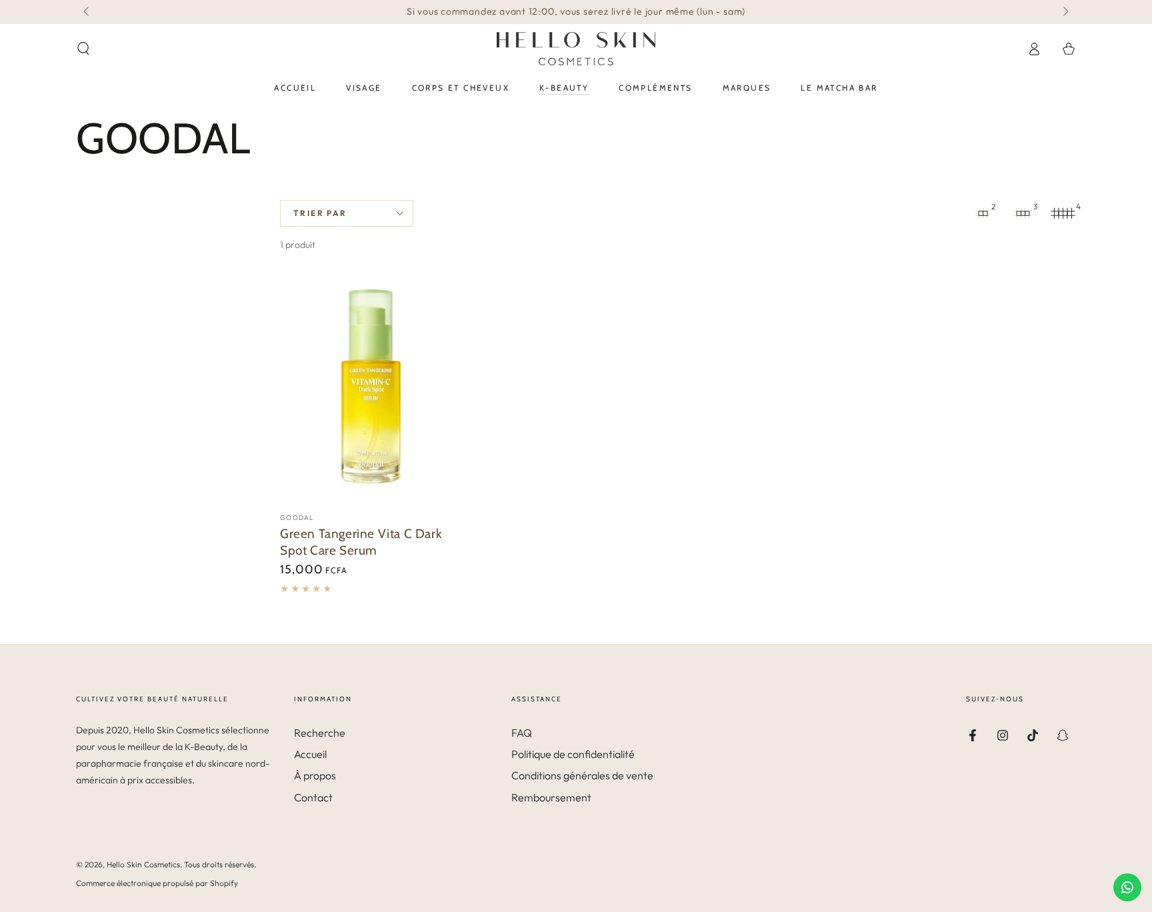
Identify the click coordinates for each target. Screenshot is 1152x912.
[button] (83, 48)
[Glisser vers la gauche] (87, 12)
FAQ (521, 732)
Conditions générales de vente (582, 775)
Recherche (319, 732)
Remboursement (551, 797)
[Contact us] (1127, 887)
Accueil (310, 754)
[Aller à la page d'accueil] (576, 48)
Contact (313, 797)
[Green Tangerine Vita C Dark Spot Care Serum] (372, 388)
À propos (315, 775)
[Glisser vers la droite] (1064, 12)
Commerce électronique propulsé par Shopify (157, 883)
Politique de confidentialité (573, 754)
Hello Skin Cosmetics (143, 864)
